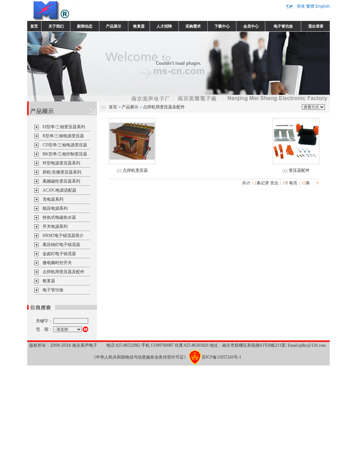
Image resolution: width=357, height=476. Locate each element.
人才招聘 (164, 26)
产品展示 (113, 26)
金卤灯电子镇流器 (59, 253)
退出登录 (316, 26)
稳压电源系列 (55, 208)
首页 (34, 26)
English (323, 6)
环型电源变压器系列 (61, 163)
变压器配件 (299, 170)
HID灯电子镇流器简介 (63, 235)
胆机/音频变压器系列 (62, 172)
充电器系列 (53, 199)
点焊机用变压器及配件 (63, 271)
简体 (301, 6)
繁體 (310, 6)
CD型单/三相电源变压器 (65, 145)
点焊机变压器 (135, 170)
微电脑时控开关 (57, 262)
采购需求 (193, 26)
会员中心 (251, 26)
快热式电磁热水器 (59, 217)
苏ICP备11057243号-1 (221, 357)
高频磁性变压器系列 (61, 181)
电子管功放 (283, 26)
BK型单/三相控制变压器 (65, 154)
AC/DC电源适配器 (59, 190)
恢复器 (139, 26)
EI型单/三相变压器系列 (64, 126)
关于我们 (56, 26)
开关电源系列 (55, 226)
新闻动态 (84, 26)
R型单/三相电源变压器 (63, 135)
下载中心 (222, 26)
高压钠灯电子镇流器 (61, 244)
